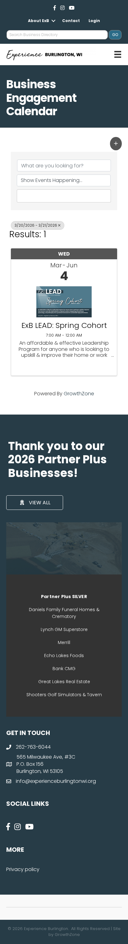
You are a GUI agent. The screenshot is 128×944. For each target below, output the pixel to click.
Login (94, 20)
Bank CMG (64, 668)
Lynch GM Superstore (64, 629)
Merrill (64, 642)
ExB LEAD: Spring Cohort (64, 325)
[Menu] (118, 54)
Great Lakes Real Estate (64, 681)
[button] (116, 143)
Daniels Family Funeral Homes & (64, 609)
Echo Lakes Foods (64, 655)
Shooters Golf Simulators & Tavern (64, 695)
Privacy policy (22, 869)
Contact (71, 20)
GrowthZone (79, 393)
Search (66, 195)
